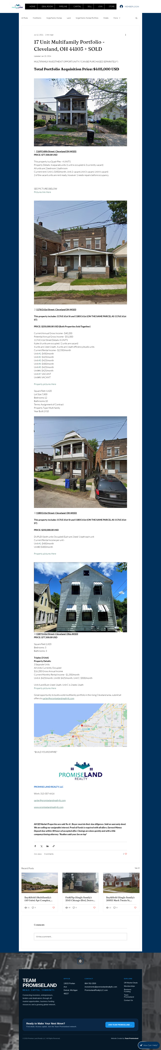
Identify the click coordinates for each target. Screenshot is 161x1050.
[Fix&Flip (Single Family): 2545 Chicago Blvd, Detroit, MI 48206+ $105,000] (80, 883)
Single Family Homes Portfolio (87, 18)
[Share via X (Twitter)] (41, 846)
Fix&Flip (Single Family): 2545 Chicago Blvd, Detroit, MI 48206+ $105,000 (80, 899)
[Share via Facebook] (35, 846)
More (115, 18)
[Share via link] (53, 846)
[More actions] (125, 34)
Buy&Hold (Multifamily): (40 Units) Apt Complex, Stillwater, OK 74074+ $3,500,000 (38, 899)
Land (69, 18)
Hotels (105, 18)
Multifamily (37, 18)
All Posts (24, 18)
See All (137, 868)
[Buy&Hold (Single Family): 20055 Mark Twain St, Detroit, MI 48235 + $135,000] (121, 883)
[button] (136, 18)
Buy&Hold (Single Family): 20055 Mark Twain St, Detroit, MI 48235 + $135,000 (120, 899)
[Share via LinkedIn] (47, 846)
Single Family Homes (54, 18)
